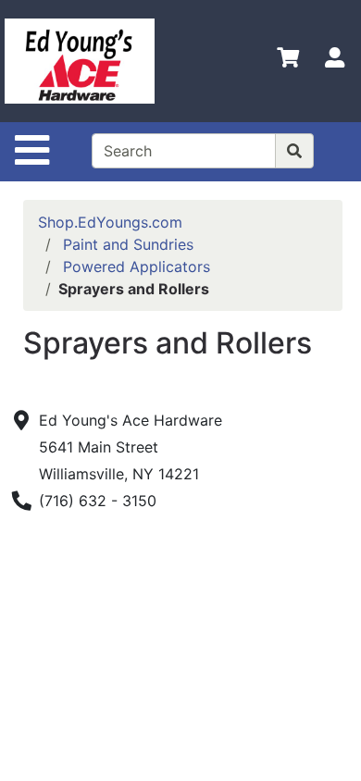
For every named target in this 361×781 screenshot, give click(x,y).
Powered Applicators (136, 266)
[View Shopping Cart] (288, 61)
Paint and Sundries (128, 244)
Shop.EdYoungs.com (110, 222)
